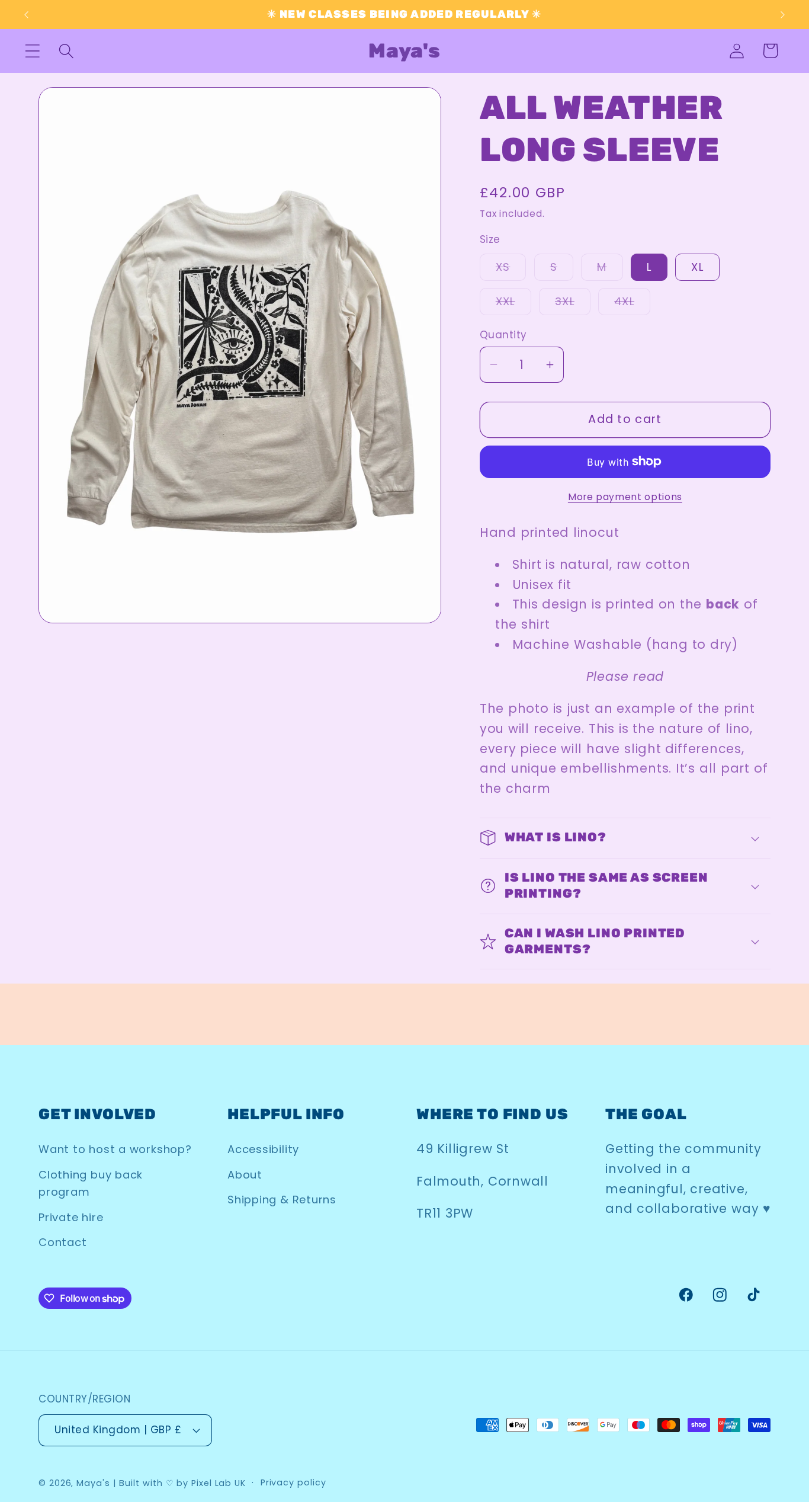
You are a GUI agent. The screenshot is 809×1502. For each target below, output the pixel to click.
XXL (513, 304)
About (244, 1174)
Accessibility (263, 1149)
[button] (32, 51)
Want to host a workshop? (115, 1149)
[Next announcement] (783, 14)
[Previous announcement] (26, 14)
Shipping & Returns (281, 1199)
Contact (62, 1242)
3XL (572, 304)
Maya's (93, 1483)
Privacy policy (293, 1482)
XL (697, 267)
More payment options (625, 497)
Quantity (503, 335)
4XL (632, 304)
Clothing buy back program (90, 1183)
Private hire (70, 1217)
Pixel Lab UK (218, 1483)
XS (511, 270)
